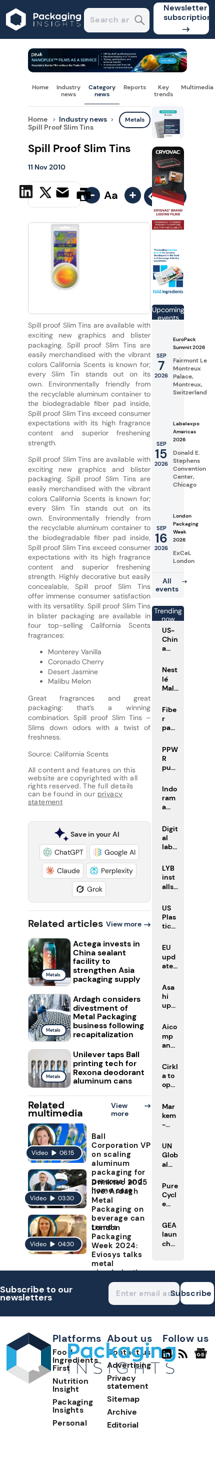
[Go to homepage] (91, 1381)
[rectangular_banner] (168, 292)
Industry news (68, 91)
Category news (102, 91)
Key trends (163, 91)
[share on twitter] (45, 194)
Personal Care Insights (78, 1427)
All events (167, 585)
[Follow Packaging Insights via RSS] (184, 1357)
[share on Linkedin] (27, 193)
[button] (63, 852)
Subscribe (196, 1293)
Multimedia (197, 87)
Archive (122, 1412)
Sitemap (123, 1399)
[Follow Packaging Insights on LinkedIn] (166, 1357)
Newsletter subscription (186, 12)
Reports (135, 87)
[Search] (139, 21)
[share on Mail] (64, 193)
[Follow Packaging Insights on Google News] (202, 1357)
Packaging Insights (73, 1406)
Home (40, 87)
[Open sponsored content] (108, 69)
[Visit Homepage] (44, 36)
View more (124, 924)
